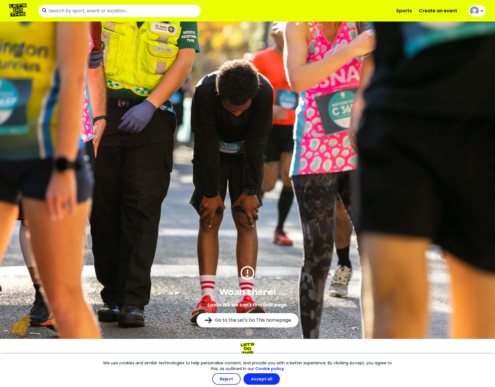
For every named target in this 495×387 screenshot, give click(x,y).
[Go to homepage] (19, 10)
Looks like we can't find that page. (248, 305)
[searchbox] (119, 11)
